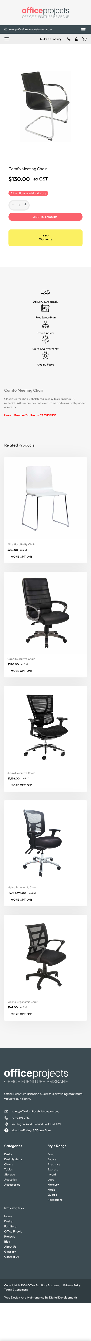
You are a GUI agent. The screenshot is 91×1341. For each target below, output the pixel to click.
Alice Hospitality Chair (21, 544)
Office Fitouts (13, 1231)
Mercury (53, 1184)
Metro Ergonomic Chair (22, 887)
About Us (10, 1246)
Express (53, 1169)
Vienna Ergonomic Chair (22, 1001)
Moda (51, 1189)
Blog (7, 1241)
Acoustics (10, 1179)
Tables (8, 1169)
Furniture (10, 1226)
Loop (51, 1179)
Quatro (52, 1194)
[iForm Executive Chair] (45, 727)
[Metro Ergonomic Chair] (45, 841)
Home (8, 1216)
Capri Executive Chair (21, 658)
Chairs (8, 1164)
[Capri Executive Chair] (45, 612)
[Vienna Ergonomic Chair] (45, 956)
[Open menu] (6, 39)
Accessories (12, 1184)
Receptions (55, 1199)
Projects (9, 1236)
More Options (21, 670)
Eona (51, 1154)
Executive (54, 1164)
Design (8, 1221)
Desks (8, 1154)
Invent (52, 1174)
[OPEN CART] (84, 39)
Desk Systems (13, 1159)
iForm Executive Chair (21, 773)
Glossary (10, 1251)
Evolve (52, 1159)
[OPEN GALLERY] (45, 106)
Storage (9, 1174)
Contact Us (11, 1256)
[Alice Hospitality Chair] (45, 498)
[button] (83, 29)
